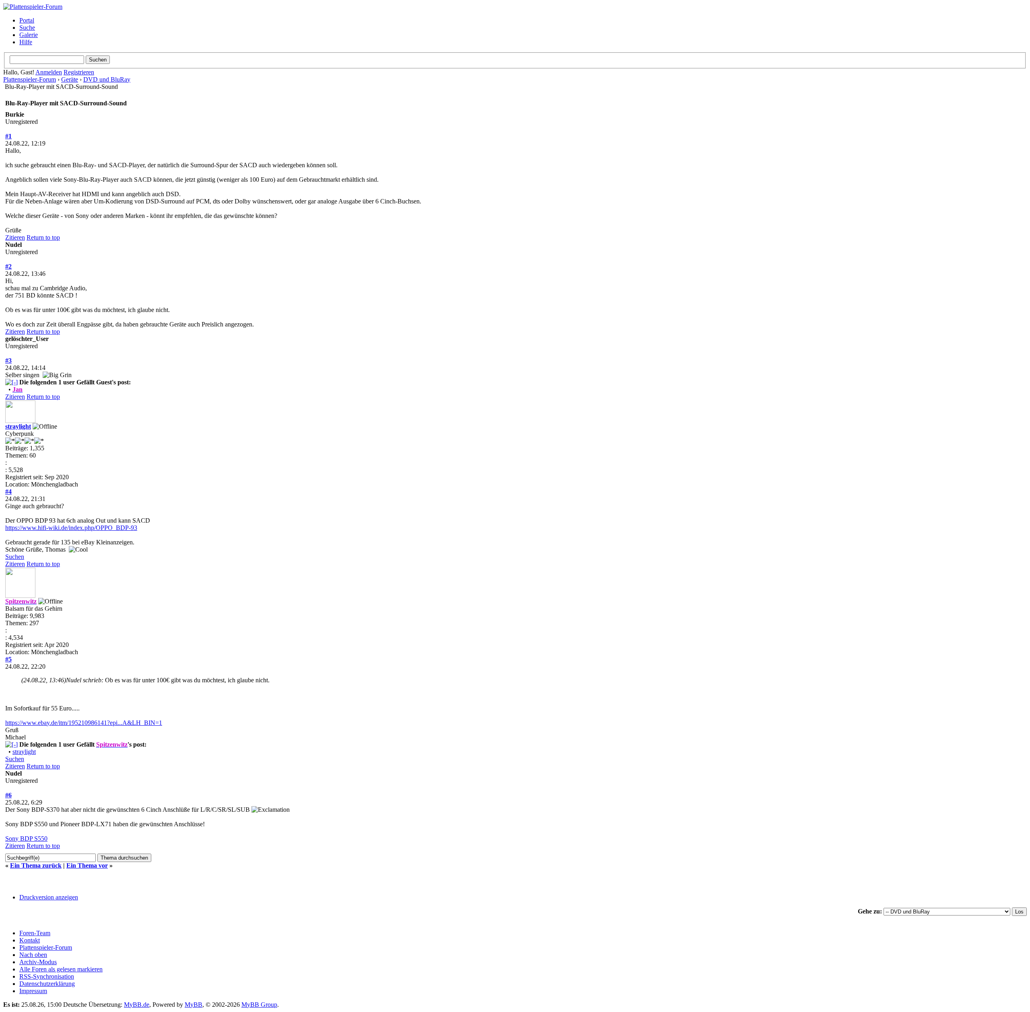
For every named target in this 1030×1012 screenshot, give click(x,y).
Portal (26, 20)
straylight (18, 426)
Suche (27, 27)
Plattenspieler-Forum (29, 79)
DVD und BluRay (106, 79)
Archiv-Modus (38, 962)
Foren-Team (34, 933)
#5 (8, 659)
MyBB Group (259, 1004)
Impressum (33, 990)
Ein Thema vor (87, 865)
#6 (8, 795)
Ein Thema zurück (36, 865)
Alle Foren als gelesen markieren (61, 969)
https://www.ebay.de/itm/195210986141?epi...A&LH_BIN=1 (83, 722)
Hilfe (25, 42)
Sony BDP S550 (26, 838)
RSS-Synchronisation (46, 976)
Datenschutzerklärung (47, 983)
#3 (8, 360)
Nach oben (33, 954)
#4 (8, 491)
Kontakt (29, 940)
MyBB (193, 1004)
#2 (8, 266)
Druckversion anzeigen (48, 897)
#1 (8, 136)
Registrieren (79, 72)
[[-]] (11, 382)
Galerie (28, 34)
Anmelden (48, 72)
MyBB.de (136, 1004)
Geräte (69, 79)
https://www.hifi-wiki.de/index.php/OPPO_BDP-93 (71, 527)
